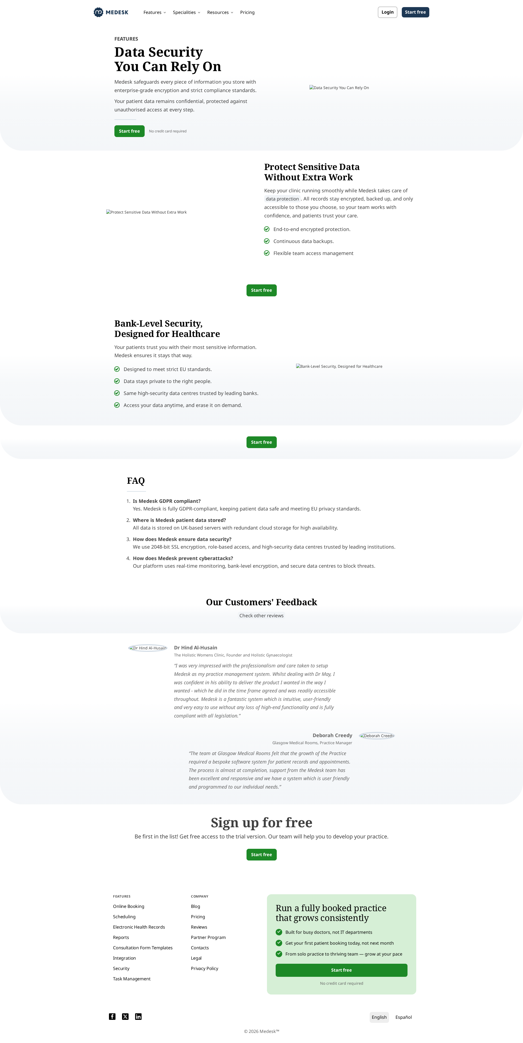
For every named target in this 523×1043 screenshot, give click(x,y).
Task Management (132, 979)
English (379, 1017)
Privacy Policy (204, 968)
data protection (282, 199)
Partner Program (208, 937)
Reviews (199, 927)
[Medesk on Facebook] (112, 1017)
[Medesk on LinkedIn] (138, 1017)
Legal (196, 958)
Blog (195, 906)
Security (121, 968)
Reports (121, 937)
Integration (124, 958)
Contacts (200, 948)
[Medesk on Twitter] (125, 1017)
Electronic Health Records (139, 927)
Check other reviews (261, 615)
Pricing (247, 12)
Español (404, 1017)
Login (388, 12)
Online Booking (128, 906)
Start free (415, 12)
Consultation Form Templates (143, 948)
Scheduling (124, 917)
